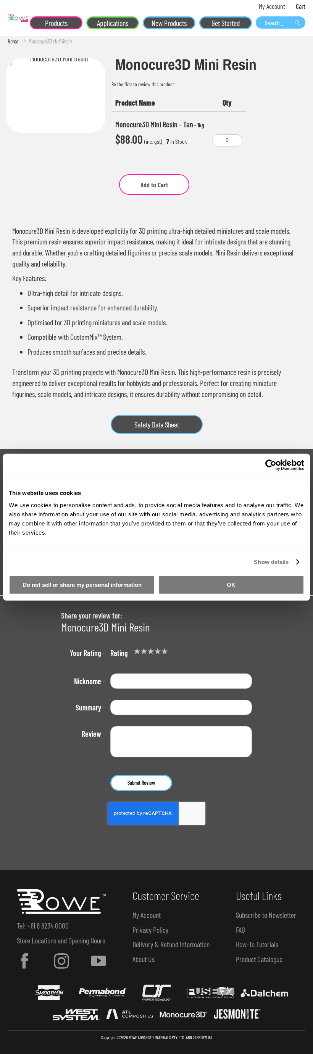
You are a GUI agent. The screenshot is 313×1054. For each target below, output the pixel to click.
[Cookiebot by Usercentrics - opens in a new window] (270, 465)
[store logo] (19, 18)
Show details (271, 562)
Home (13, 41)
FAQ (240, 929)
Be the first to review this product (142, 84)
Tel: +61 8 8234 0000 (43, 925)
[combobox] (280, 22)
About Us (143, 959)
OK (231, 584)
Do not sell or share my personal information (82, 584)
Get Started (225, 22)
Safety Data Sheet (156, 424)
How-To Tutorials (257, 944)
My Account (272, 6)
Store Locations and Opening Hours (61, 940)
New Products (169, 22)
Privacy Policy (150, 929)
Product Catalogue (259, 959)
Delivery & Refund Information (171, 944)
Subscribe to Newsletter (266, 914)
